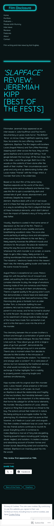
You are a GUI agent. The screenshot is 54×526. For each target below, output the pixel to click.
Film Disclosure (20, 8)
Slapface (29, 487)
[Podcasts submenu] (12, 21)
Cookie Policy (14, 514)
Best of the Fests (13, 487)
